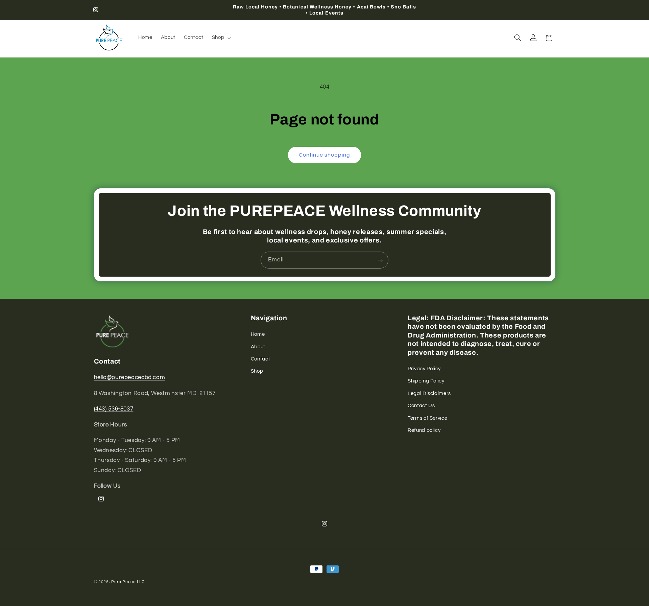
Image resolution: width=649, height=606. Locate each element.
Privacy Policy (424, 368)
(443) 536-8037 (114, 409)
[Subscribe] (380, 260)
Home (258, 334)
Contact (260, 359)
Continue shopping (325, 155)
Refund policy (424, 430)
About (258, 346)
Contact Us (421, 405)
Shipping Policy (426, 380)
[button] (221, 37)
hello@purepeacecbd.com (129, 378)
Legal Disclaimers (429, 393)
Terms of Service (427, 418)
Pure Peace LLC (127, 582)
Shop (257, 371)
